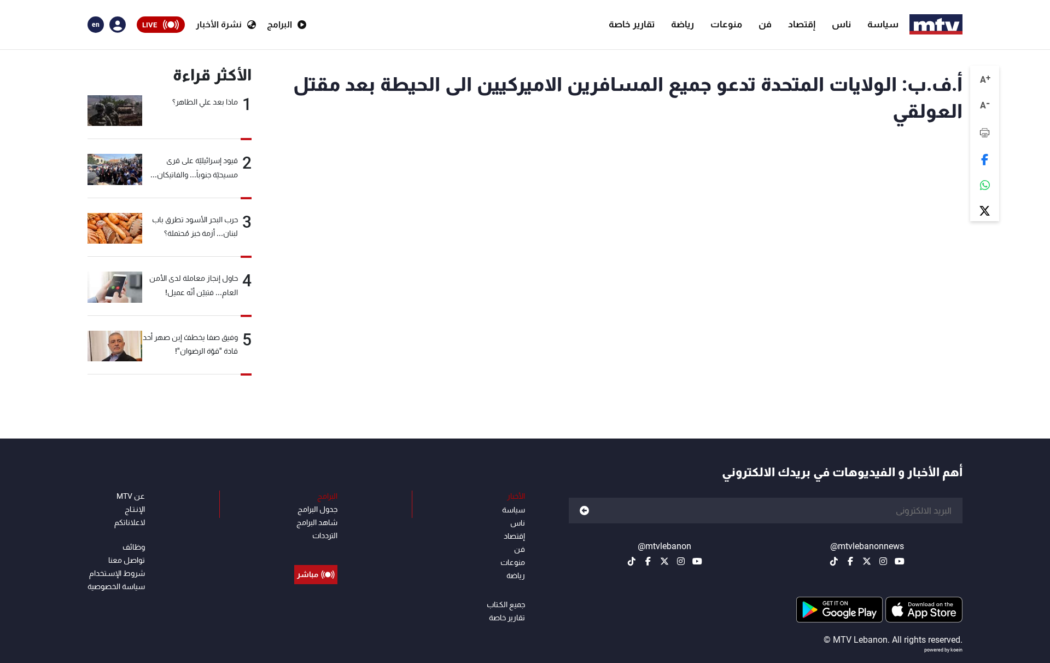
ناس (841, 24)
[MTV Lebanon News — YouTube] (899, 561)
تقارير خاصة (632, 24)
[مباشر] (315, 549)
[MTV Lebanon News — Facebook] (850, 561)
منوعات (726, 24)
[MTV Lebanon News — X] (867, 561)
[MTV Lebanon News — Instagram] (883, 561)
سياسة (883, 24)
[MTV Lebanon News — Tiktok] (834, 561)
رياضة (682, 24)
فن (765, 24)
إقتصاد (801, 24)
